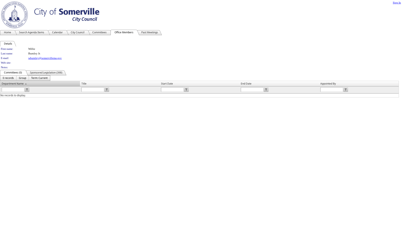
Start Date (167, 83)
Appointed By (328, 83)
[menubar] (25, 78)
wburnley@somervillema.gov (45, 58)
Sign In (397, 2)
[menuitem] (8, 78)
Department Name (13, 83)
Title (83, 83)
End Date (246, 83)
